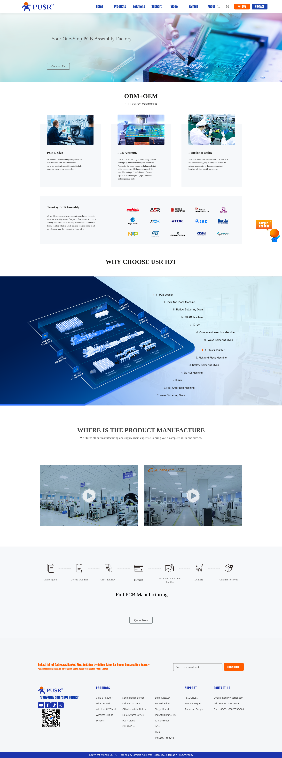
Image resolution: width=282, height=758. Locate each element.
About (211, 6)
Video (174, 6)
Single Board (162, 709)
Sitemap (170, 755)
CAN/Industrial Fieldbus (135, 709)
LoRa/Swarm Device (133, 714)
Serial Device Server (133, 697)
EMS (157, 732)
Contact (259, 6)
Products (118, 6)
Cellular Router (104, 697)
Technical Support (195, 709)
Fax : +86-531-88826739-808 (229, 709)
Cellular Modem (131, 703)
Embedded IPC (163, 703)
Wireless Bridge (104, 714)
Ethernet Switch (104, 703)
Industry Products (164, 737)
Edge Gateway (162, 697)
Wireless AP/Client (106, 709)
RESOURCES (191, 697)
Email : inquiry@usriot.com (228, 697)
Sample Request (194, 703)
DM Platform (129, 726)
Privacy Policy (185, 755)
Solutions (137, 6)
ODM (158, 726)
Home (99, 6)
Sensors (100, 720)
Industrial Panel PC (165, 714)
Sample (193, 6)
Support (155, 6)
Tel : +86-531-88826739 (226, 703)
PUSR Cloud (128, 720)
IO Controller (162, 720)
